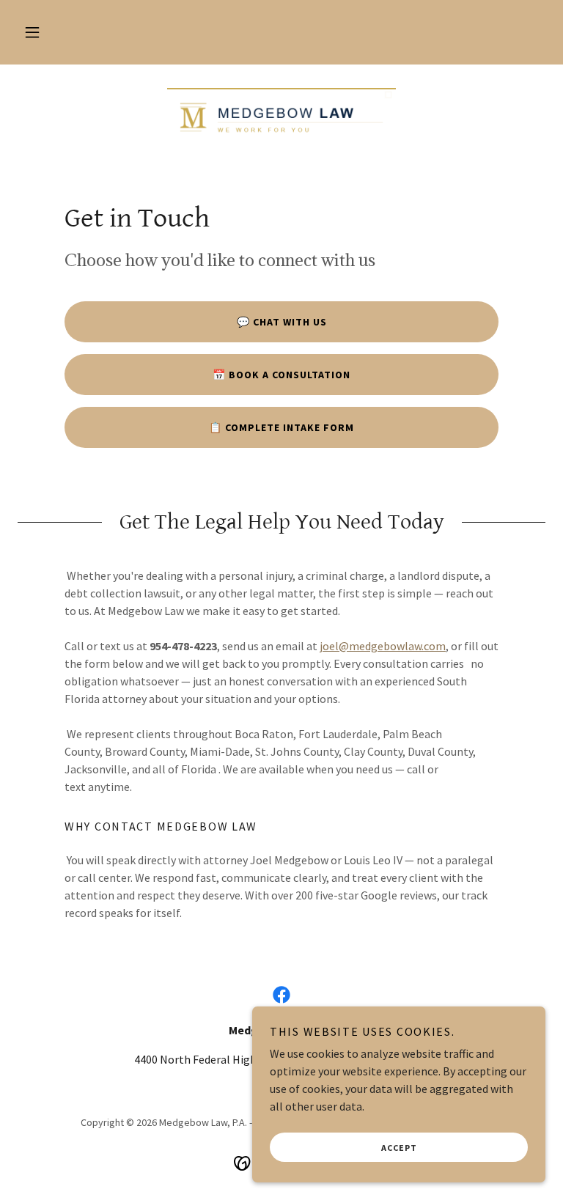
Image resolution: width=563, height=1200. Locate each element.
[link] (281, 117)
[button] (32, 32)
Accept (399, 1147)
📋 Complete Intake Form (281, 427)
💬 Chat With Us (282, 321)
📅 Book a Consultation (281, 374)
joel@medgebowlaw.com (383, 645)
